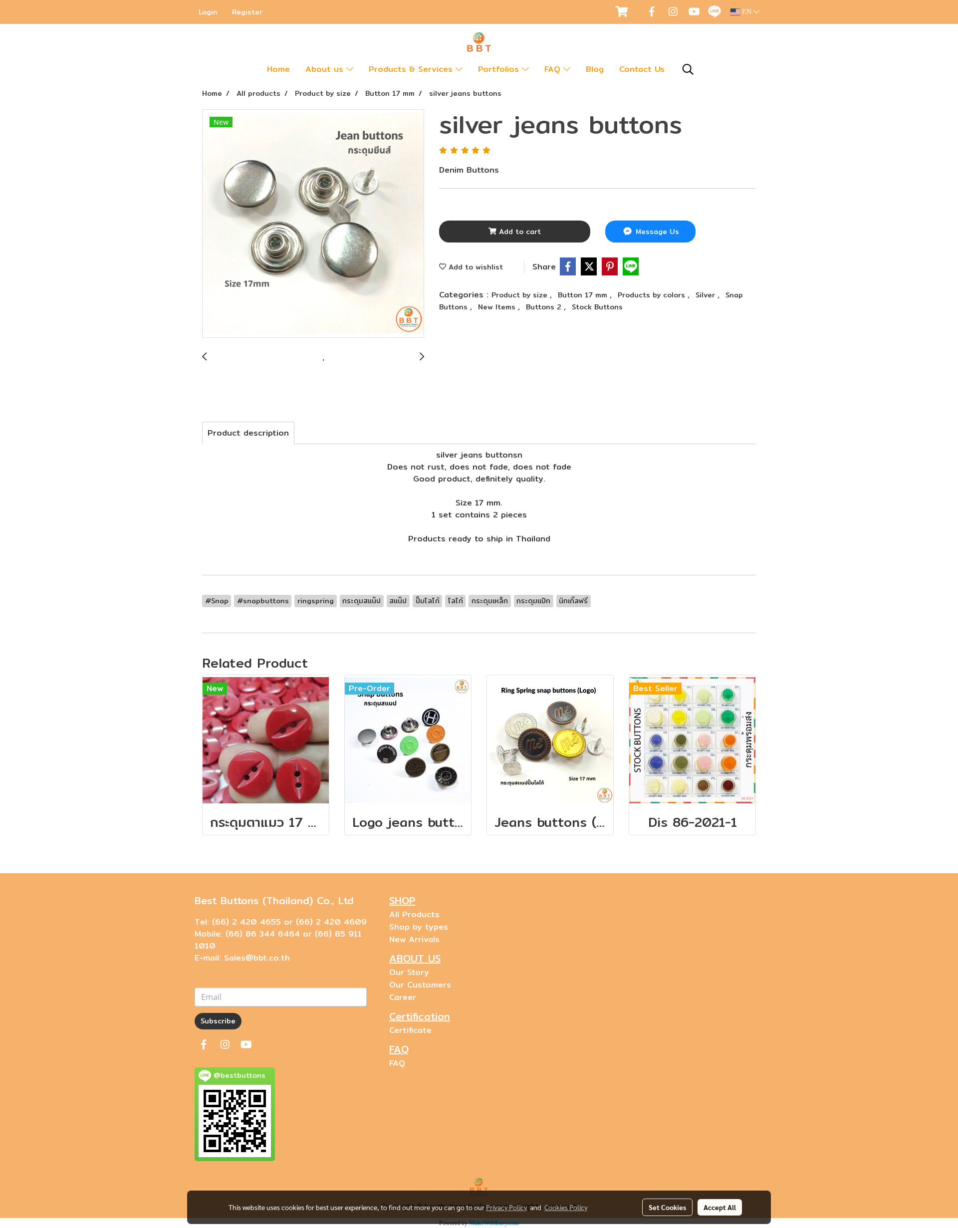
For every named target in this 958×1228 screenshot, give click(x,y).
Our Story (409, 972)
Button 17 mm (584, 294)
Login (208, 11)
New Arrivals (414, 939)
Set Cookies (667, 1207)
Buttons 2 (545, 306)
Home (278, 69)
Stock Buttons (597, 306)
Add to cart (518, 231)
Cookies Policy (565, 1207)
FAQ (553, 69)
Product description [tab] (248, 433)
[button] (688, 69)
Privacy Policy (506, 1207)
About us (325, 69)
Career (402, 997)
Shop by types (418, 927)
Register (247, 11)
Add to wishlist (474, 266)
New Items (498, 306)
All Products (414, 914)
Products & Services (412, 69)
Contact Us (642, 69)
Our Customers (420, 985)
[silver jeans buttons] (313, 224)
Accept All (720, 1207)
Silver (707, 294)
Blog (595, 69)
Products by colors (653, 294)
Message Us (656, 231)
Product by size (520, 294)
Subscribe (218, 1020)
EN (746, 11)
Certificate (410, 1030)
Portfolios (500, 69)
